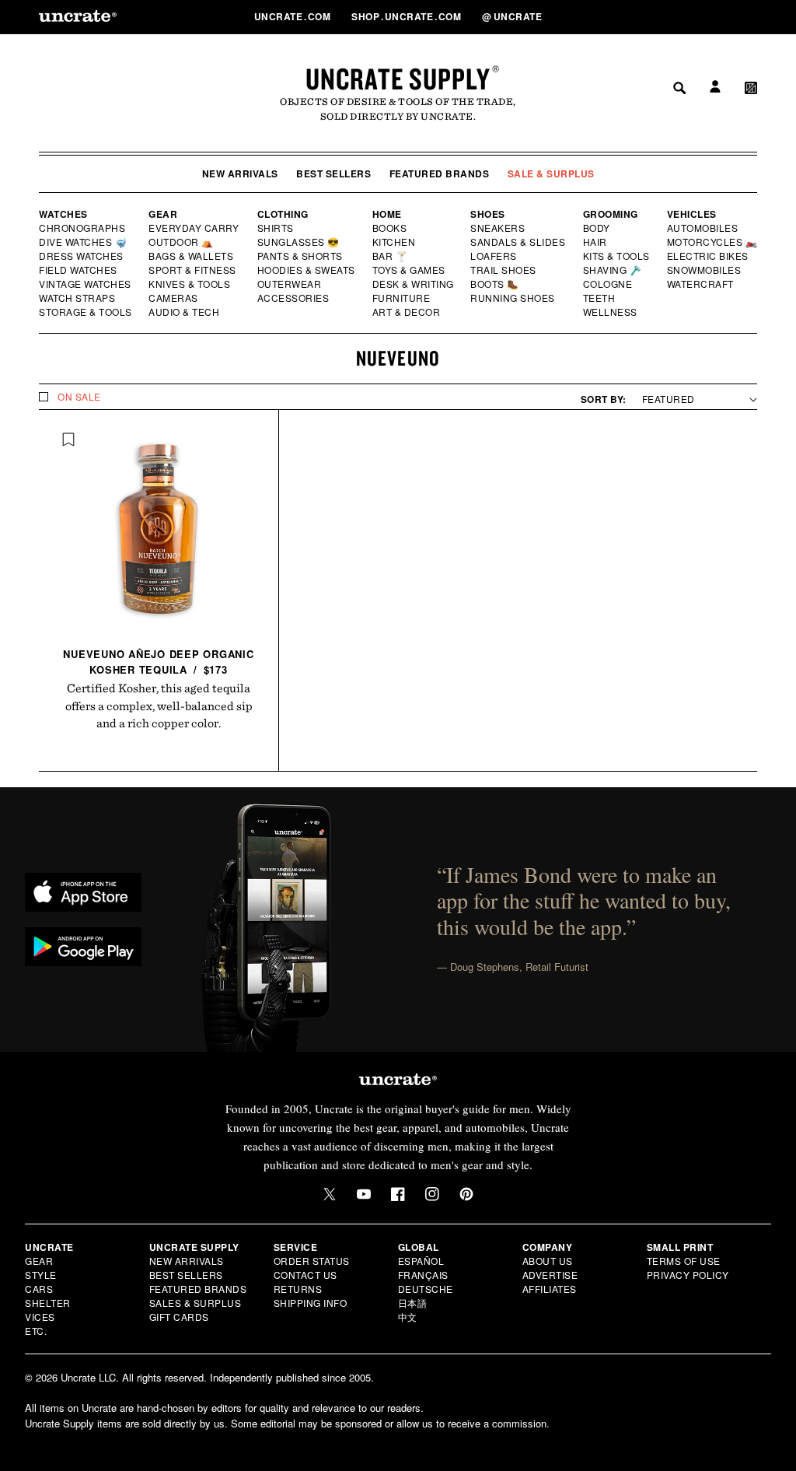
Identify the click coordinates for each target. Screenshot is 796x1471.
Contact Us (305, 1274)
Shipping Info (310, 1302)
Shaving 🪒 (613, 270)
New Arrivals (240, 173)
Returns (298, 1288)
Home (387, 214)
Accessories (293, 298)
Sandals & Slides (518, 242)
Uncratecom (293, 16)
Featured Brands (439, 173)
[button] (751, 16)
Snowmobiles (704, 270)
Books (390, 228)
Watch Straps (78, 298)
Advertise (550, 1274)
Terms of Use (684, 1260)
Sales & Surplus (195, 1302)
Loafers (494, 256)
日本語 (413, 1302)
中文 (407, 1316)
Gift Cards (179, 1316)
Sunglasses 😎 (298, 242)
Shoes (487, 214)
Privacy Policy (688, 1274)
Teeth (599, 298)
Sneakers (498, 228)
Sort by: (604, 399)
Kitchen (394, 242)
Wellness (610, 312)
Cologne (608, 284)
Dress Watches (82, 256)
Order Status (312, 1260)
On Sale (79, 396)
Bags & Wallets (192, 256)
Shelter (48, 1302)
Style (41, 1274)
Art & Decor (407, 312)
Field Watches (79, 270)
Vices (40, 1316)
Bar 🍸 (391, 256)
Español (421, 1260)
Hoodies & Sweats (307, 270)
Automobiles (703, 228)
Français (423, 1274)
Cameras (174, 298)
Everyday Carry (195, 228)
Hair (595, 242)
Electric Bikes (708, 256)
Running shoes (512, 298)
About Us (547, 1260)
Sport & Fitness (192, 270)
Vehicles (692, 214)
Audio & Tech (184, 312)
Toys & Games (409, 270)
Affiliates (549, 1288)
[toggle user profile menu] (713, 17)
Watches (63, 214)
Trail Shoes (503, 270)
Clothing (283, 214)
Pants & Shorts (300, 256)
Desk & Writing (414, 284)
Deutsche (425, 1288)
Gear (162, 214)
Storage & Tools (86, 312)
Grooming (610, 214)
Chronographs (82, 228)
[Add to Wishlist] (68, 439)
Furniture (401, 298)
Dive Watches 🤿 (83, 242)
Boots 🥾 (495, 284)
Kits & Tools (617, 256)
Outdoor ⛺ (181, 242)
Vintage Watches (86, 284)
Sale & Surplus (551, 173)
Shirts (275, 228)
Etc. (36, 1330)
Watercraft (701, 284)
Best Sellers (333, 173)
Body (597, 228)
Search (674, 16)
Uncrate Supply (398, 78)
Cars (39, 1288)
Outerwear (290, 284)
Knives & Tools (190, 284)
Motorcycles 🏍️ (712, 242)
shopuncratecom (407, 16)
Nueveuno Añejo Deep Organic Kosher (158, 661)
